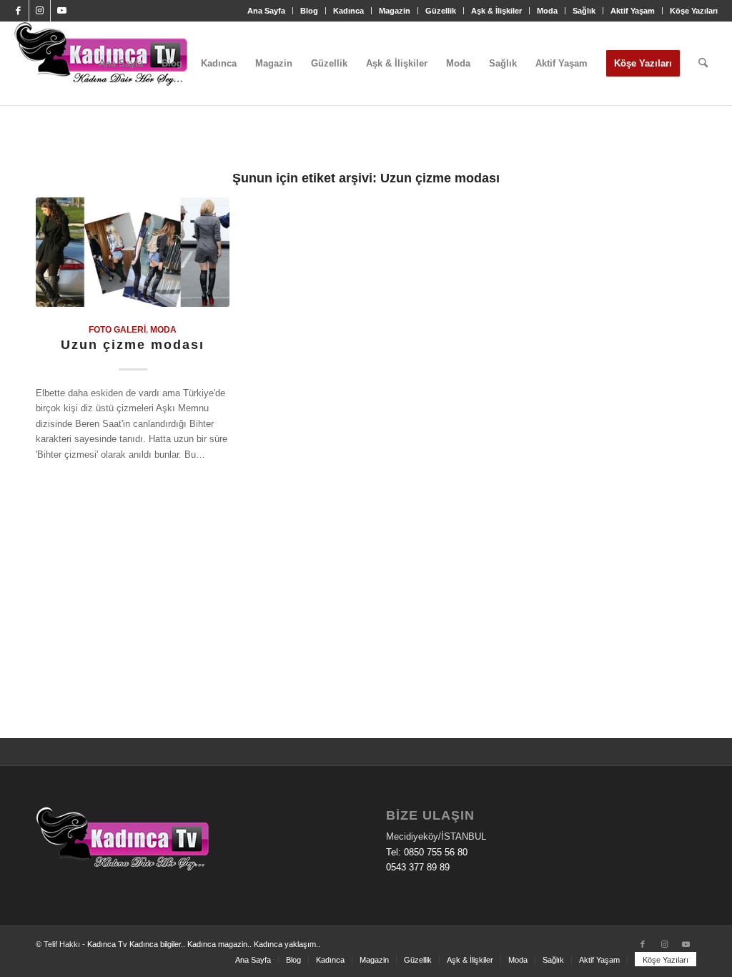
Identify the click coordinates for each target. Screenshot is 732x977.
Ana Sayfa (266, 10)
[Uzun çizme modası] (132, 252)
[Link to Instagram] (39, 10)
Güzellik (440, 10)
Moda (547, 10)
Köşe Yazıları (694, 10)
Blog (309, 10)
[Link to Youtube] (61, 10)
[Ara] (703, 63)
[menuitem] (266, 10)
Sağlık (584, 10)
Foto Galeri (117, 329)
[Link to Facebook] (18, 10)
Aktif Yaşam (632, 10)
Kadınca (348, 10)
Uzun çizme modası (132, 345)
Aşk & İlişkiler (496, 10)
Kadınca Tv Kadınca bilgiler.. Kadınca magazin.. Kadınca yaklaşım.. (203, 944)
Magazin (394, 10)
